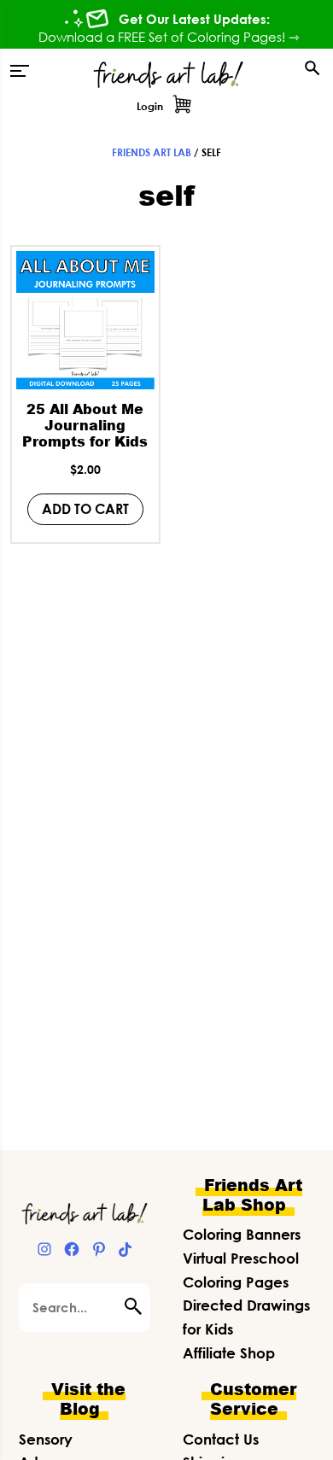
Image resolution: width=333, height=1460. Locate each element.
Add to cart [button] (85, 508)
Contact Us (221, 1439)
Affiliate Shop (229, 1353)
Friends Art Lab (151, 152)
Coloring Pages (236, 1282)
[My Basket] (182, 107)
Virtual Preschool (241, 1258)
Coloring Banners (242, 1234)
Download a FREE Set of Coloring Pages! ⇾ (169, 37)
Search (137, 1306)
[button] (19, 71)
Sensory (46, 1439)
